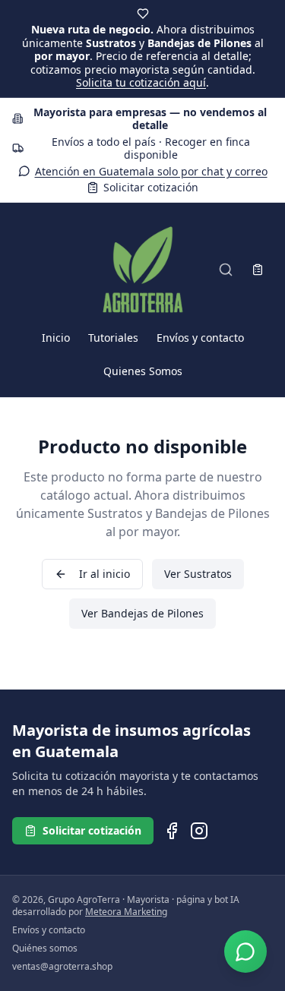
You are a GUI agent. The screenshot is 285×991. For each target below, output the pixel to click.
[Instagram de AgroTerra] (199, 831)
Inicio (56, 337)
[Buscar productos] (225, 269)
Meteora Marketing (126, 911)
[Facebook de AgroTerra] (172, 831)
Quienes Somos (142, 371)
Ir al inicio (104, 574)
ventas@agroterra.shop (62, 967)
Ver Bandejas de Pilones (142, 613)
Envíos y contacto (200, 337)
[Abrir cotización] (257, 269)
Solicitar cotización (150, 187)
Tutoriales (113, 337)
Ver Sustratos (198, 574)
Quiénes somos (45, 948)
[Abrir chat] (245, 951)
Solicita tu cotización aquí (141, 82)
